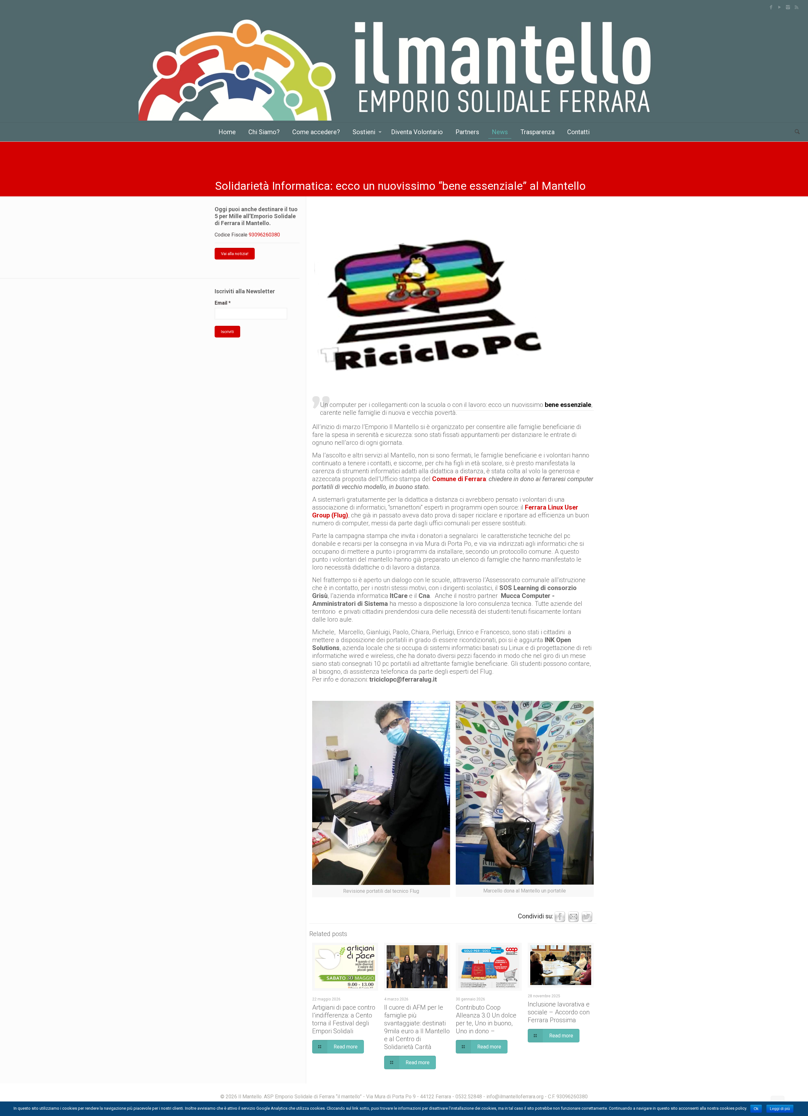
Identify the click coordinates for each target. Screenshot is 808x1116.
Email (223, 303)
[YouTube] (779, 7)
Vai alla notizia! (234, 253)
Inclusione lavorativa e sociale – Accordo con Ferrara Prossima (559, 1012)
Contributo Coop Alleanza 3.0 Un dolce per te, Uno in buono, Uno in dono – (486, 1019)
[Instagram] (788, 7)
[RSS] (796, 7)
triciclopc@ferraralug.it (403, 679)
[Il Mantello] (404, 68)
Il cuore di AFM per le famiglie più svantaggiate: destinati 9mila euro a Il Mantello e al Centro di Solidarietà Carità (417, 1027)
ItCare (398, 596)
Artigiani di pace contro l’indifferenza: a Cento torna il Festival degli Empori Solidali (343, 1019)
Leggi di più (780, 1109)
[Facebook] (771, 7)
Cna (424, 596)
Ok (756, 1109)
